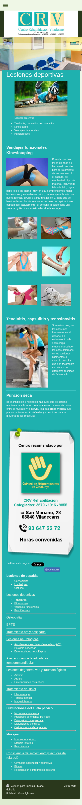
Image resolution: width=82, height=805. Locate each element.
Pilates (18, 766)
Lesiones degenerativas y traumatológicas (36, 670)
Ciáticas (19, 587)
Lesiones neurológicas (22, 639)
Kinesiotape (21, 603)
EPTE (10, 624)
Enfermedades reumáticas (29, 682)
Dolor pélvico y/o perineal (28, 720)
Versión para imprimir (23, 785)
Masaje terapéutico (25, 739)
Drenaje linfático (23, 742)
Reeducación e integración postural (34, 769)
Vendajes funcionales (26, 606)
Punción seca (22, 610)
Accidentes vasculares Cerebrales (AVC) (37, 644)
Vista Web (70, 785)
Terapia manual (23, 697)
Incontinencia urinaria (26, 713)
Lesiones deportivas (20, 594)
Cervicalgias (21, 580)
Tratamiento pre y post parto (26, 632)
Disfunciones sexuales (27, 723)
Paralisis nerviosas (25, 647)
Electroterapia (22, 694)
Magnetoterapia (23, 701)
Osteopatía (14, 617)
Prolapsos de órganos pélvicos (32, 716)
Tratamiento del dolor (21, 689)
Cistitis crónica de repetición (30, 727)
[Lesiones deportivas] (41, 98)
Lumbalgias (20, 584)
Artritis (18, 678)
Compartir (53, 569)
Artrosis (18, 675)
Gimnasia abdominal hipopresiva (33, 762)
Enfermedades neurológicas (30, 651)
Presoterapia (21, 746)
